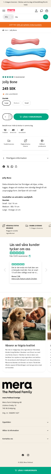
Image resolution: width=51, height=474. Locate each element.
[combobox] (32, 17)
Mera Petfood (28, 462)
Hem (6, 30)
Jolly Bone (13, 30)
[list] (25, 229)
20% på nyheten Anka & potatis (29, 25)
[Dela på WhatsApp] (12, 166)
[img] (27, 252)
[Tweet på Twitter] (8, 166)
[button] (3, 10)
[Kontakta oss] (41, 10)
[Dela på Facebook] (3, 166)
